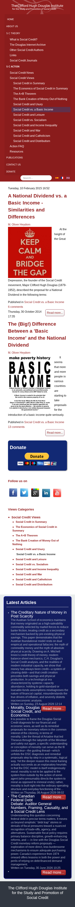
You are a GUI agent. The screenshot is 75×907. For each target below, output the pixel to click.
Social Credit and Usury (28, 104)
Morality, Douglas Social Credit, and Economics (26, 711)
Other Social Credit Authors (26, 49)
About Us (12, 26)
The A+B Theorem (24, 93)
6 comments (15, 306)
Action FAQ (17, 146)
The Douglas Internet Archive (28, 44)
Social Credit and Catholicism (31, 135)
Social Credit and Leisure (29, 114)
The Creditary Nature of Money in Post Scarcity (39, 614)
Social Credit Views (22, 78)
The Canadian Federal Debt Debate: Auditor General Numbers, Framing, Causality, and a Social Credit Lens (39, 804)
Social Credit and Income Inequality (35, 125)
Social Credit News (22, 72)
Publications (14, 157)
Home (10, 19)
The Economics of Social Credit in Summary (40, 88)
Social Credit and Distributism (31, 141)
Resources (16, 151)
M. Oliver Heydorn (19, 224)
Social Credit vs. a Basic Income (33, 109)
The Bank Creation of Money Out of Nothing (40, 99)
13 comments (16, 426)
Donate (11, 171)
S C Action (12, 66)
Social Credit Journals (23, 60)
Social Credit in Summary (29, 83)
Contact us (13, 164)
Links (13, 55)
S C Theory (13, 33)
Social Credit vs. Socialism (29, 120)
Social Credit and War (26, 130)
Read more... (55, 312)
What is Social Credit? (23, 39)
